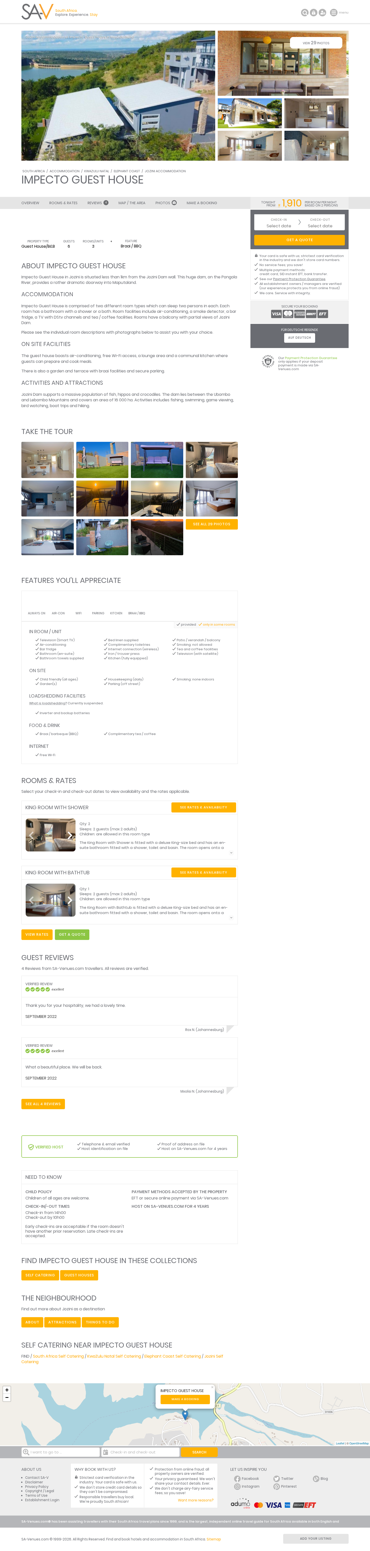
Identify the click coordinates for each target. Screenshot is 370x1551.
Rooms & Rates (63, 202)
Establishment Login (42, 1500)
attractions (62, 1322)
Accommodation (65, 171)
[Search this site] (305, 12)
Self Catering (40, 1275)
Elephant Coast (127, 171)
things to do (100, 1322)
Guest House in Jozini (59, 277)
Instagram (251, 1486)
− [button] (7, 1397)
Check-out (320, 220)
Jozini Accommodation (165, 171)
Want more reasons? (196, 1500)
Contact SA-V (37, 1477)
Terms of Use (36, 1495)
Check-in (279, 220)
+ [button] (7, 1390)
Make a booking (185, 1399)
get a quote (72, 934)
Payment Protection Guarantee (299, 279)
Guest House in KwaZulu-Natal (109, 37)
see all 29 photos (212, 524)
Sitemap (214, 1539)
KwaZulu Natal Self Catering (114, 1356)
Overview (30, 202)
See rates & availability (203, 807)
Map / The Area (132, 202)
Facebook (250, 1478)
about (32, 1322)
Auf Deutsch (299, 338)
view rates (37, 934)
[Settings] (322, 12)
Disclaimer (34, 1482)
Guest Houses (79, 1275)
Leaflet (340, 1443)
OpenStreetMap (359, 1443)
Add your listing (316, 1538)
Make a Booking (202, 202)
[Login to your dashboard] (313, 12)
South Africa (33, 171)
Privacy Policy (37, 1486)
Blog (324, 1478)
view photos (316, 42)
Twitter (287, 1478)
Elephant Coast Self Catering (172, 1356)
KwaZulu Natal (96, 171)
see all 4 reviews (43, 1103)
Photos (163, 202)
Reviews (97, 202)
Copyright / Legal (39, 1491)
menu (334, 12)
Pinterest (289, 1486)
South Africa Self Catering (58, 1356)
